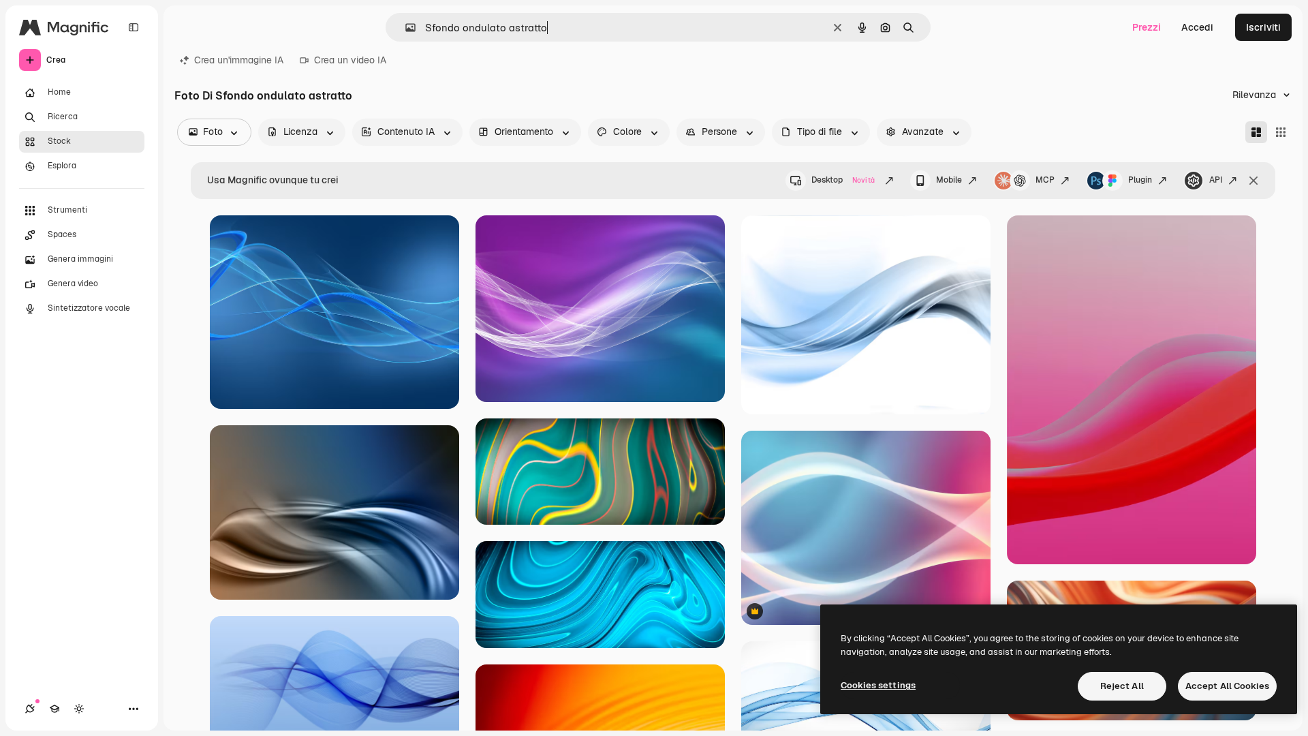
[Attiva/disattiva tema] (79, 709)
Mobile (949, 179)
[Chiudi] (1253, 180)
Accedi (1197, 27)
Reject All (1122, 686)
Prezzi (1146, 27)
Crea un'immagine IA (238, 60)
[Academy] (54, 709)
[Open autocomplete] (405, 27)
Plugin (1140, 179)
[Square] (1281, 132)
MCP (1045, 179)
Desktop (843, 179)
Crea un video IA (350, 60)
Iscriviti (1263, 27)
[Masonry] (1256, 132)
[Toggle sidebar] (133, 27)
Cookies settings (878, 685)
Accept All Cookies (1227, 686)
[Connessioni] (30, 709)
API (1215, 179)
